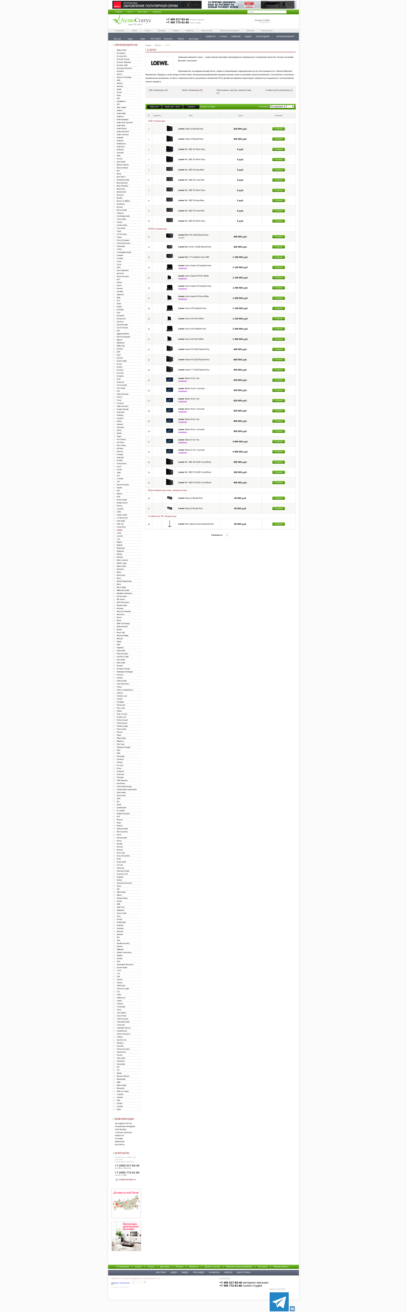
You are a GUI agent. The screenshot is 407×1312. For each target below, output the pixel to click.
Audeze (120, 110)
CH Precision (122, 234)
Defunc (119, 282)
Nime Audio (121, 663)
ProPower (120, 774)
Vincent (119, 1055)
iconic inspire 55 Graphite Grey (194, 265)
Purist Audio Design (124, 786)
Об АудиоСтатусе (123, 1123)
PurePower (121, 783)
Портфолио (120, 1129)
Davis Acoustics (123, 276)
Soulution (120, 928)
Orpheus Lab (122, 696)
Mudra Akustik (122, 626)
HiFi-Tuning (121, 445)
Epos (119, 355)
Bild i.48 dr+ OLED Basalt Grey (194, 247)
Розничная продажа (125, 1126)
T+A (118, 973)
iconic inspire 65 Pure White (193, 296)
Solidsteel (120, 910)
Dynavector (121, 319)
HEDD (119, 433)
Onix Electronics (123, 684)
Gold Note (120, 412)
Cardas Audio (122, 225)
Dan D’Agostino (123, 270)
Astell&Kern (121, 101)
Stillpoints (120, 949)
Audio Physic (122, 128)
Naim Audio (121, 651)
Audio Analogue (122, 119)
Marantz (120, 557)
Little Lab (120, 524)
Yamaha (120, 1097)
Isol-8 (119, 466)
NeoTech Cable (123, 657)
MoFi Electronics (123, 602)
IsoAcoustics (122, 463)
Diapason (120, 294)
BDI (118, 171)
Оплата (175, 30)
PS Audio (120, 777)
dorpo (119, 303)
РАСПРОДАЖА (263, 36)
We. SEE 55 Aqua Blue (191, 200)
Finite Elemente (122, 394)
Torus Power (122, 1016)
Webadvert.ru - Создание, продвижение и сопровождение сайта (135, 1278)
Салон (134, 30)
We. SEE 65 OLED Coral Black (194, 482)
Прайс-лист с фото (172, 107)
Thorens (120, 1004)
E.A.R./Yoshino (122, 328)
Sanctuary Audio (123, 871)
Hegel (119, 436)
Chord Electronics (124, 243)
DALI (119, 267)
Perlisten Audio (122, 726)
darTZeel (120, 273)
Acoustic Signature (124, 62)
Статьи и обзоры (123, 1132)
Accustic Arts (122, 56)
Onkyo (119, 687)
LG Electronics (122, 518)
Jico (118, 476)
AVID (119, 156)
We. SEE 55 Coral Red (191, 211)
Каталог (158, 45)
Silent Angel (121, 892)
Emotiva (120, 349)
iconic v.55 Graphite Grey (192, 308)
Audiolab (120, 138)
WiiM (118, 1082)
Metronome (121, 575)
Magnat (119, 545)
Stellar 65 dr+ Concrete (191, 429)
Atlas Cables (121, 107)
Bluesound (121, 189)
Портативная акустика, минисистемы (234, 91)
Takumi (119, 980)
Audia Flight (121, 113)
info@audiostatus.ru (127, 1179)
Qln (118, 801)
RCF (118, 817)
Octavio (120, 678)
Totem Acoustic (122, 1019)
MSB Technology (123, 623)
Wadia (119, 1073)
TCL (118, 992)
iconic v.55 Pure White (191, 319)
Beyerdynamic (122, 183)
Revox (119, 841)
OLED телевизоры (192, 90)
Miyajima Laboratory (124, 593)
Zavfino (119, 1103)
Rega (119, 823)
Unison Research (123, 1034)
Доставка (161, 30)
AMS (118, 80)
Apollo (119, 89)
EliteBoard (120, 343)
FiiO (118, 391)
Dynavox (120, 322)
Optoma (120, 693)
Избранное (157, 12)
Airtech (119, 74)
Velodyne (120, 1043)
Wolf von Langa (123, 1091)
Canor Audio (121, 219)
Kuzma (119, 506)
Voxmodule (121, 1064)
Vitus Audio (121, 1058)
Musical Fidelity (122, 635)
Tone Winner (121, 1013)
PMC (119, 753)
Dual (118, 313)
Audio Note (121, 125)
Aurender (120, 153)
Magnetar (120, 551)
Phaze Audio (121, 729)
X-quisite (120, 1094)
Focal (119, 400)
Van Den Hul (121, 1040)
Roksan (120, 850)
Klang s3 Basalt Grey (190, 508)
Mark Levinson (122, 560)
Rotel (119, 859)
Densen (120, 288)
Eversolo (120, 373)
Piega (119, 735)
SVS (118, 961)
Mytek (119, 641)
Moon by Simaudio (124, 611)
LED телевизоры (158, 90)
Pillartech (120, 741)
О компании (119, 30)
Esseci (119, 364)
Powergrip (120, 756)
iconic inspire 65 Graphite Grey (194, 286)
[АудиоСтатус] (131, 20)
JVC (118, 482)
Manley (119, 554)
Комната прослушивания (229, 30)
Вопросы (189, 30)
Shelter (119, 880)
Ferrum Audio (122, 385)
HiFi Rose (120, 442)
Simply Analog (122, 898)
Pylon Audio (121, 792)
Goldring (120, 415)
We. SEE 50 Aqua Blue (191, 170)
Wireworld (120, 1088)
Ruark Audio (121, 862)
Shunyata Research (124, 883)
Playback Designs (124, 747)
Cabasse (120, 213)
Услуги (147, 30)
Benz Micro (121, 177)
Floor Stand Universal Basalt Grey (196, 524)
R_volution (121, 811)
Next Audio (121, 660)
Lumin (119, 533)
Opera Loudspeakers (125, 690)
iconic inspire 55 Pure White (193, 276)
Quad (119, 804)
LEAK (119, 512)
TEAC (119, 995)
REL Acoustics (122, 832)
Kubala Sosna (122, 503)
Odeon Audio (122, 681)
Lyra (118, 539)
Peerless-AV (121, 717)
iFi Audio (120, 454)
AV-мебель (214, 1272)
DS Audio (120, 310)
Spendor (120, 934)
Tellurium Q (121, 998)
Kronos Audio (122, 500)
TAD (118, 976)
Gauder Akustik (123, 409)
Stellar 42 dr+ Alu (188, 378)
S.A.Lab (120, 865)
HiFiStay (120, 448)
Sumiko (119, 958)
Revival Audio (122, 838)
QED (119, 798)
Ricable (119, 844)
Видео (185, 1272)
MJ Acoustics (122, 596)
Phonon (120, 732)
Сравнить (191, 107)
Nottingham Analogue (125, 672)
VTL (118, 1070)
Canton (119, 222)
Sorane (119, 919)
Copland (120, 255)
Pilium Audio (121, 738)
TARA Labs (121, 986)
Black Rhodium (122, 186)
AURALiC (120, 150)
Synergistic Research (125, 964)
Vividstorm (121, 1061)
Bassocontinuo (122, 168)
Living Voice (121, 527)
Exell (118, 379)
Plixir (118, 750)
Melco (119, 572)
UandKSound (122, 1031)
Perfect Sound (122, 720)
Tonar (119, 1010)
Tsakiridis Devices (124, 1028)
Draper (119, 307)
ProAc (119, 768)
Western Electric (123, 1076)
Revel (119, 835)
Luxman (120, 536)
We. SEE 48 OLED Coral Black (194, 462)
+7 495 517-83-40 (177, 19)
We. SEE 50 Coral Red (191, 180)
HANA (119, 421)
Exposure (120, 382)
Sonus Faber (122, 913)
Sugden (120, 955)
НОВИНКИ (236, 36)
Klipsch (119, 494)
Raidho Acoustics (123, 814)
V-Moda (120, 1037)
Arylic (119, 95)
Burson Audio (122, 210)
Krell (118, 497)
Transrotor (121, 1025)
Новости (119, 1135)
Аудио (174, 1272)
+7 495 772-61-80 (177, 22)
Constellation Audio (124, 252)
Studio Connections (124, 952)
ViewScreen (121, 1052)
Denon (119, 285)
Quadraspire (121, 807)
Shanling (120, 877)
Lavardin (120, 509)
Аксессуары (243, 1272)
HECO (119, 430)
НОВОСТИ (210, 36)
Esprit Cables (122, 361)
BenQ (119, 174)
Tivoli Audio (121, 1007)
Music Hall (121, 632)
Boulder (120, 198)
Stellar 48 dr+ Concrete (191, 409)
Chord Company (123, 240)
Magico (119, 542)
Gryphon (120, 418)
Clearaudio (121, 246)
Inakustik (120, 457)
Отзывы (119, 1139)
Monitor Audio (122, 605)
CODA (119, 249)
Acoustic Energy (123, 59)
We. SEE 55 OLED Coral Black (194, 472)
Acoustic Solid (122, 65)
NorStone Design (123, 669)
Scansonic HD (122, 874)
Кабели (228, 1272)
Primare (120, 762)
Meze (119, 578)
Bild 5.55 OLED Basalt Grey (193, 235)
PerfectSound (122, 723)
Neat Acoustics (122, 654)
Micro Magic (121, 587)
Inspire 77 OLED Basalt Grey (193, 370)
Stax (118, 940)
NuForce (120, 675)
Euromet (120, 370)
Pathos (119, 711)
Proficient (120, 771)
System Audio (122, 967)
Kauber (119, 488)
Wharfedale (121, 1079)
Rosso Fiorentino (123, 856)
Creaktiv (120, 258)
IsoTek (119, 469)
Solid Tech (121, 907)
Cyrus (119, 264)
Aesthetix (120, 71)
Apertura (120, 86)
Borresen (120, 195)
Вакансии (119, 1142)
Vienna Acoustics (123, 1049)
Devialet (120, 291)
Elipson (119, 340)
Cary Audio (121, 228)
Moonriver (120, 614)
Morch (119, 617)
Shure (119, 886)
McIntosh (120, 569)
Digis (119, 297)
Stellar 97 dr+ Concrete (191, 450)
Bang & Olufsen (123, 165)
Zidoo (119, 1109)
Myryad (120, 638)
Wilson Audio (121, 1085)
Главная (118, 12)
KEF (118, 491)
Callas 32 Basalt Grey (190, 129)
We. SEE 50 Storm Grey (191, 190)
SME (118, 904)
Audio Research (123, 131)
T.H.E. (119, 970)
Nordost (120, 666)
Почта (129, 12)
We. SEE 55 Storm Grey (191, 221)
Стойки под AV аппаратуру (279, 90)
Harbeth (120, 424)
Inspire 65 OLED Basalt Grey (193, 359)
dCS (118, 279)
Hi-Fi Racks (121, 439)
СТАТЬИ (223, 36)
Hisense (120, 451)
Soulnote (120, 925)
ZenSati (120, 1106)
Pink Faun (120, 744)
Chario (119, 237)
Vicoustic (120, 1046)
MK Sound (121, 599)
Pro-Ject (120, 765)
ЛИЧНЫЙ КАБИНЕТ (285, 36)
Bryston (120, 207)
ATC (118, 104)
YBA (118, 1100)
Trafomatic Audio (123, 1022)
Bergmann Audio (123, 180)
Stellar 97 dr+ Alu (188, 440)
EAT (118, 331)
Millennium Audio (123, 590)
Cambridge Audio (123, 216)
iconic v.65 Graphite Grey (192, 329)
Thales (119, 1001)
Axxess (120, 159)
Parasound (121, 705)
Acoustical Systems (124, 68)
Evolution (120, 376)
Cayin (119, 231)
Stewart (120, 946)
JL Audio (120, 479)
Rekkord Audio (122, 829)
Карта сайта (142, 12)
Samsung (120, 868)
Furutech (120, 403)
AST (118, 98)
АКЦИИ (248, 36)
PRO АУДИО (198, 1272)
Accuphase (121, 53)
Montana (120, 608)
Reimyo (120, 826)
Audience (120, 116)
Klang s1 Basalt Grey (190, 498)
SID (118, 889)
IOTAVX (120, 460)
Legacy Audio (122, 515)
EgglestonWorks (123, 334)
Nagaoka (120, 648)
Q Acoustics (121, 795)
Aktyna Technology (124, 77)
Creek (119, 261)
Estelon (119, 367)
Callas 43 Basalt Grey (190, 139)
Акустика (161, 1272)
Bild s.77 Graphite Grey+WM (193, 257)
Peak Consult (122, 714)
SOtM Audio (121, 922)
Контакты (250, 30)
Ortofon (120, 699)
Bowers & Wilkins (123, 201)
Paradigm (120, 702)
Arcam (119, 92)
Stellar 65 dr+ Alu (188, 419)
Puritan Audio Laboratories (127, 789)
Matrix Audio (121, 566)
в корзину (279, 129)
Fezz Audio (121, 388)
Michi (119, 584)
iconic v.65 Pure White (191, 339)
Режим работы (266, 30)
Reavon (120, 820)
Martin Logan (122, 563)
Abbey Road (121, 50)
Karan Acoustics (123, 485)
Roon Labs (121, 853)
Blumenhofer (121, 192)
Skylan (119, 901)
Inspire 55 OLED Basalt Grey (193, 349)
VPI (118, 1067)
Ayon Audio (121, 162)
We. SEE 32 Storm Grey (191, 149)
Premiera (120, 759)
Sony (119, 916)
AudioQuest (121, 144)
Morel (119, 620)
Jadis (119, 472)
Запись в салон (206, 30)
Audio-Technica (123, 134)
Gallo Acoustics (123, 406)
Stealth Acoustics (123, 943)
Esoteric (120, 358)
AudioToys (121, 147)
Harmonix (120, 427)
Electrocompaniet (123, 337)
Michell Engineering (124, 581)
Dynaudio (120, 316)
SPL (118, 937)
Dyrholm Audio (122, 325)
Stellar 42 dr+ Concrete (191, 388)
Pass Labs (121, 708)
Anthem (120, 83)
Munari (119, 629)
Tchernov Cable (123, 989)
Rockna (120, 847)
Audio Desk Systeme (125, 122)
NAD (118, 645)
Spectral (120, 931)
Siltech (119, 895)
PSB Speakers (122, 780)
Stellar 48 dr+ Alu (188, 399)
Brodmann (121, 204)
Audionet (120, 141)
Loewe (119, 530)
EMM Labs (121, 346)
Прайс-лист (154, 107)
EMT (118, 352)
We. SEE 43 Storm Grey (191, 159)
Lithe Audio (121, 521)
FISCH (119, 397)
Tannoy (119, 983)
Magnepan (121, 548)
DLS (118, 300)
